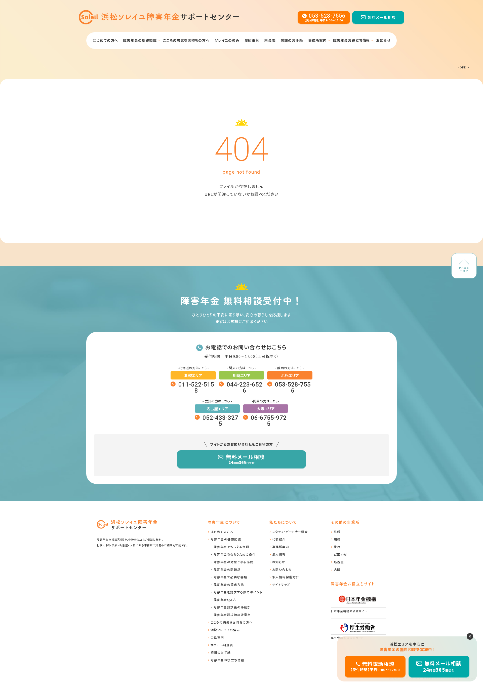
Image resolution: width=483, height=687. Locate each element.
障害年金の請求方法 (229, 584)
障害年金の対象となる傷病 (233, 562)
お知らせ (383, 40)
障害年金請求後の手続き (232, 607)
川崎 (337, 539)
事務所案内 (317, 40)
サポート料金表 (222, 645)
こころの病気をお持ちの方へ (186, 40)
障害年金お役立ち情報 (351, 40)
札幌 (337, 531)
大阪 (337, 569)
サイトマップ (281, 584)
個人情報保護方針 (285, 577)
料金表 (270, 40)
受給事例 (252, 40)
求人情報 (279, 554)
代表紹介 (279, 539)
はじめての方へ (105, 40)
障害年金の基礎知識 (350, 53)
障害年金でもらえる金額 (231, 547)
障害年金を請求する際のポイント (238, 592)
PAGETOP (464, 269)
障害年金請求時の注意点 (232, 615)
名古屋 (339, 562)
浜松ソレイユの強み (225, 630)
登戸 (337, 547)
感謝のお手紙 (292, 40)
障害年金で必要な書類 (130, 53)
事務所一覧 (305, 53)
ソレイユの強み (227, 40)
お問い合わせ (282, 569)
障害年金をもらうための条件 (235, 554)
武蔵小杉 (340, 554)
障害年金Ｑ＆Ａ (225, 599)
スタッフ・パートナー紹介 (290, 531)
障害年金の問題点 (227, 569)
